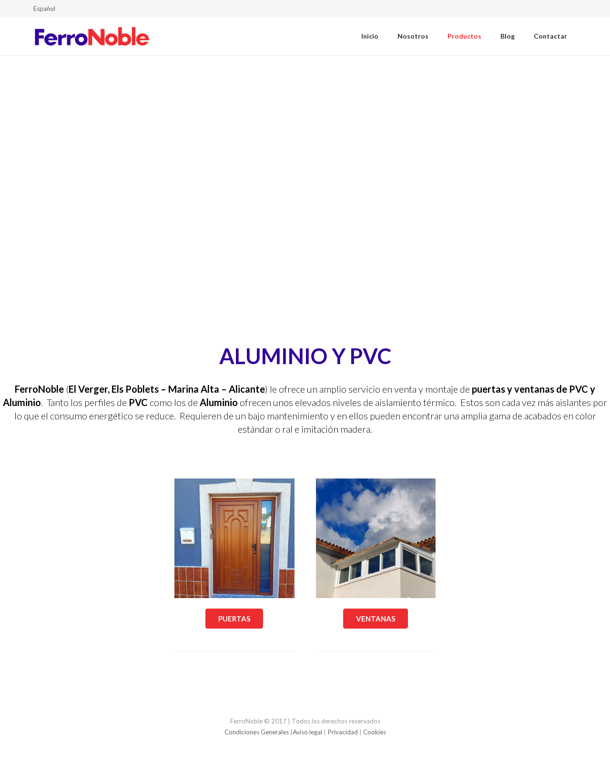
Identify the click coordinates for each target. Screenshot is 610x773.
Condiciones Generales (256, 732)
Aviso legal (307, 732)
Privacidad (342, 732)
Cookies (374, 732)
